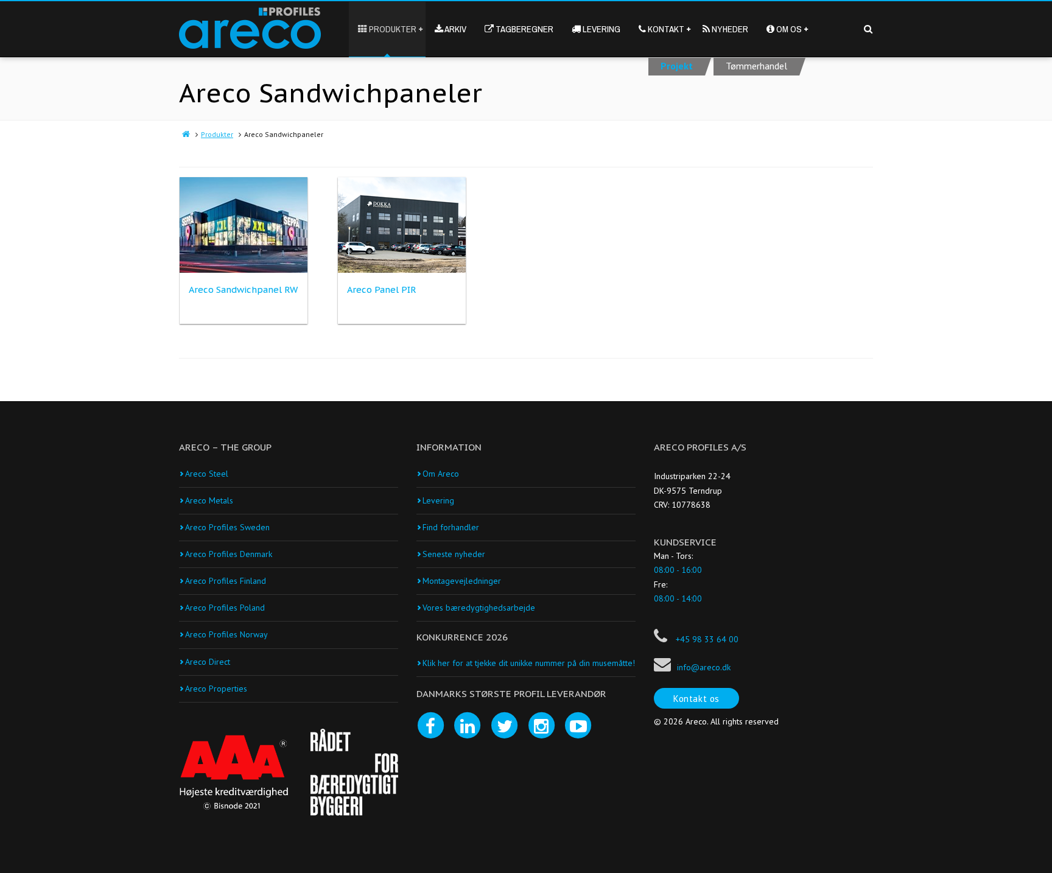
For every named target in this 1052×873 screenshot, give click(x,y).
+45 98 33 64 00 (705, 639)
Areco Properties (216, 688)
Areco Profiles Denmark (228, 554)
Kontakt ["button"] (665, 29)
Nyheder (729, 29)
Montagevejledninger (462, 580)
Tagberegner (528, 39)
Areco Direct (207, 661)
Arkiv (459, 39)
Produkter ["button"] (391, 29)
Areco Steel (206, 473)
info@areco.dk (704, 667)
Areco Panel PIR (381, 289)
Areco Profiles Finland (225, 580)
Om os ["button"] (788, 29)
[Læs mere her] (234, 772)
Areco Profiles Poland (225, 607)
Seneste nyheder (454, 554)
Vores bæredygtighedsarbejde (479, 607)
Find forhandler (451, 527)
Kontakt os (696, 698)
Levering (600, 29)
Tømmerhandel (756, 66)
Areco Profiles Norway (226, 634)
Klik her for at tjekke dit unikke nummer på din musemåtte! (529, 662)
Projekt (677, 66)
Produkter (217, 134)
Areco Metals (209, 500)
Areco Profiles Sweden (227, 527)
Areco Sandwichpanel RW (243, 289)
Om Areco (441, 473)
